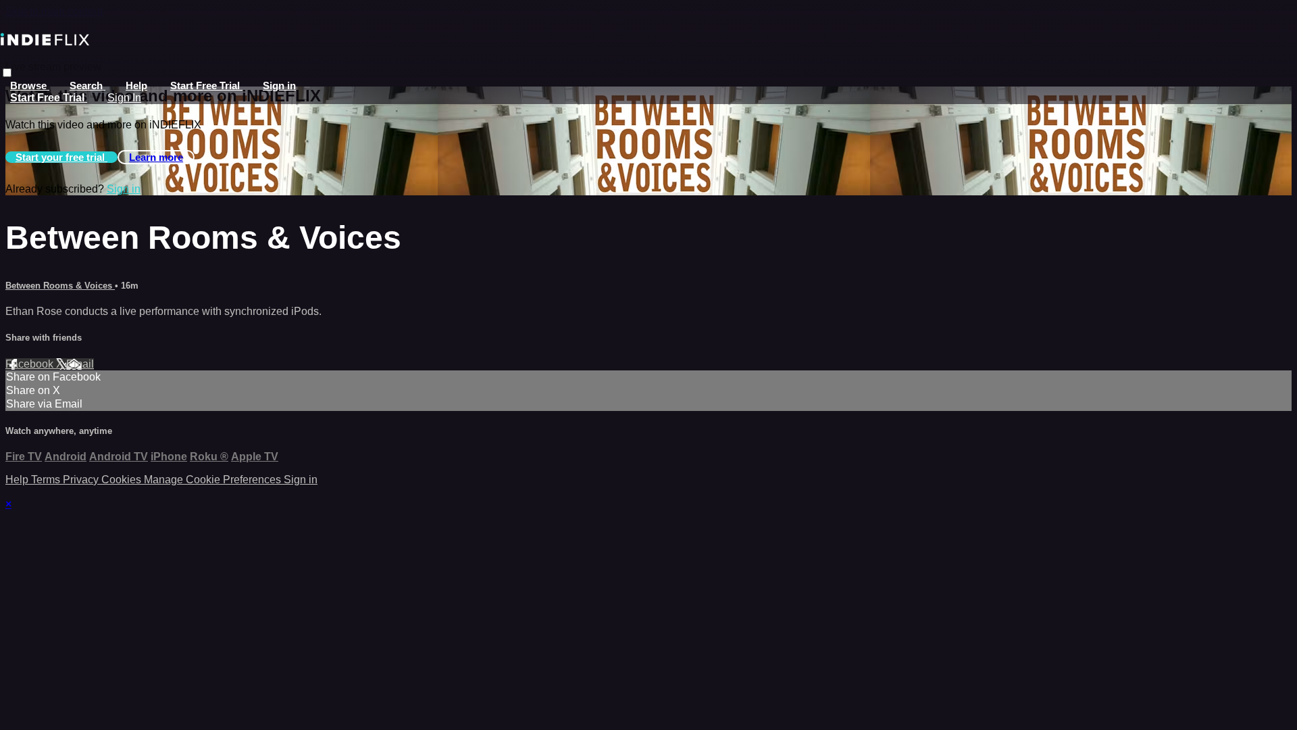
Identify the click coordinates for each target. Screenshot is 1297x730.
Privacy (82, 479)
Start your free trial (61, 157)
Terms (47, 479)
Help (136, 85)
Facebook (30, 364)
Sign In (124, 97)
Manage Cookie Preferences (214, 479)
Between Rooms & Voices (60, 286)
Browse (29, 85)
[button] (7, 72)
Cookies (122, 479)
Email (80, 364)
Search (87, 85)
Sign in (279, 85)
